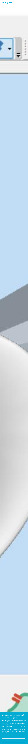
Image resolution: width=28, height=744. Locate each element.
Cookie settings (13, 737)
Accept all (13, 741)
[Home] (7, 0)
